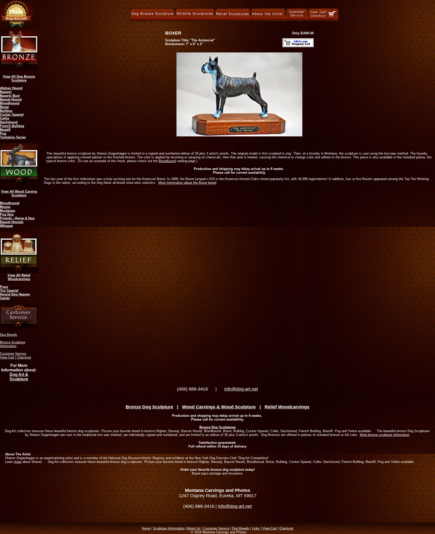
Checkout (286, 528)
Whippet (6, 226)
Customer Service (13, 353)
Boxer (4, 107)
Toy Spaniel (9, 290)
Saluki (5, 298)
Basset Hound (11, 99)
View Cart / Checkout (15, 357)
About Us (193, 528)
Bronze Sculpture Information (12, 344)
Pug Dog (7, 214)
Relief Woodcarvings (287, 406)
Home (146, 528)
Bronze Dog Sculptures (217, 427)
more (17, 462)
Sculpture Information (168, 528)
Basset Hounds (11, 222)
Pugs (4, 287)
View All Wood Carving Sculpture (19, 193)
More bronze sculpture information (384, 435)
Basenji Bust (10, 96)
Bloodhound (9, 103)
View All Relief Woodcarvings (19, 277)
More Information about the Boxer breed (187, 183)
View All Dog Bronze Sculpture (19, 78)
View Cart (270, 528)
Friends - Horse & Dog (17, 218)
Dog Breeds (8, 335)
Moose (5, 207)
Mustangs (7, 211)
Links (256, 528)
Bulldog (6, 111)
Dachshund (9, 122)
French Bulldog (12, 126)
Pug (3, 133)
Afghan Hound (11, 88)
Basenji (6, 92)
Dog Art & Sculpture (19, 376)
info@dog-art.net (241, 389)
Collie (4, 118)
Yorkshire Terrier (13, 137)
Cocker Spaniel (12, 114)
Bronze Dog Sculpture (149, 406)
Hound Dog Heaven (15, 294)
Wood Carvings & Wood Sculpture (219, 406)
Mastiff (5, 130)
